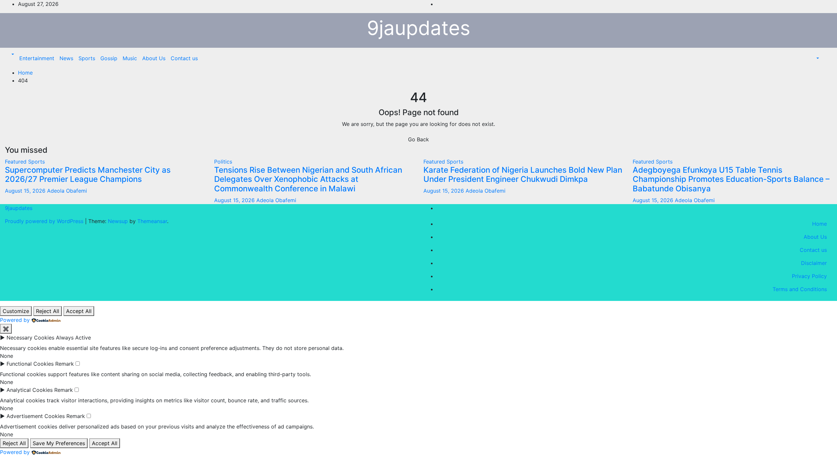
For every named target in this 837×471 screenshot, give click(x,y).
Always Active (73, 337)
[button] (12, 54)
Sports (86, 58)
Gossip (108, 58)
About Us (153, 58)
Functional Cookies (30, 363)
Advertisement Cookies (36, 416)
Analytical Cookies (30, 390)
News (66, 58)
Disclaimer (814, 263)
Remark (64, 363)
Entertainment (36, 58)
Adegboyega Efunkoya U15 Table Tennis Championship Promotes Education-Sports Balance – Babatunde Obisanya (731, 179)
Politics (223, 161)
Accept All (79, 311)
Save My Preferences (59, 443)
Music (130, 58)
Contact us (184, 58)
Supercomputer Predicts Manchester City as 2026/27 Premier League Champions (88, 174)
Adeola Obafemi (67, 190)
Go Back (418, 139)
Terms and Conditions (800, 289)
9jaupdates (418, 28)
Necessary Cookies (30, 337)
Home (25, 72)
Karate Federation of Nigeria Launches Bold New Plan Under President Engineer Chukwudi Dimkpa (522, 174)
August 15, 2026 (26, 190)
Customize (16, 311)
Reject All (47, 311)
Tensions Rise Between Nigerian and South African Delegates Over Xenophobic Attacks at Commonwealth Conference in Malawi (308, 179)
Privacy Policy (809, 276)
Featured (16, 161)
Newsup (118, 221)
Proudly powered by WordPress (45, 221)
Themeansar (152, 221)
